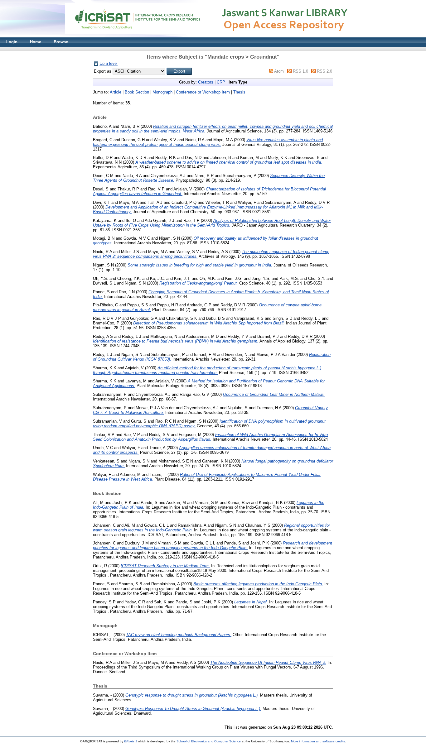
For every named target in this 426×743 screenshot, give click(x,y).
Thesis (239, 92)
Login (11, 42)
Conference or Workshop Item (203, 92)
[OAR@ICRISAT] (213, 36)
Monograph (162, 92)
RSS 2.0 (324, 71)
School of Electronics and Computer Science (209, 741)
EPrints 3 (130, 741)
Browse (61, 42)
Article (115, 92)
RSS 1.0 (300, 71)
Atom (279, 71)
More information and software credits (318, 741)
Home (35, 42)
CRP (221, 82)
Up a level (108, 63)
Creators (205, 82)
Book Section (137, 92)
